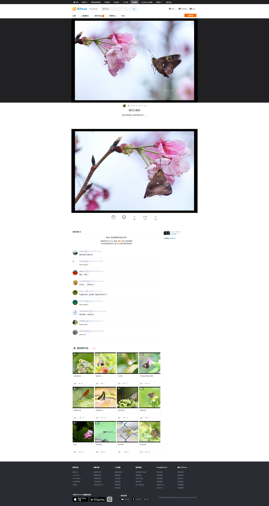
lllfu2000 (82, 321)
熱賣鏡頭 (160, 481)
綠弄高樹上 (121, 410)
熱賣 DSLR (160, 485)
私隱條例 (181, 488)
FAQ (123, 16)
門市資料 (160, 472)
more (94, 348)
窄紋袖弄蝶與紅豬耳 (146, 376)
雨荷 (75, 444)
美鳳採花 (99, 376)
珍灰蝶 (120, 376)
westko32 (82, 331)
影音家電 (118, 485)
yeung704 (82, 281)
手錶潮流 (118, 488)
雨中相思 (121, 444)
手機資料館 (97, 478)
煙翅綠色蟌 (77, 410)
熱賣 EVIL (160, 488)
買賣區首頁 (118, 472)
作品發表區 (76, 481)
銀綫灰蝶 (143, 410)
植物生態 (172, 238)
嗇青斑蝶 (143, 444)
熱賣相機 (160, 478)
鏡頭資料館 (97, 475)
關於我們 (181, 472)
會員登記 (181, 481)
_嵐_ (129, 105)
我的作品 (99, 16)
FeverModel (77, 478)
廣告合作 (181, 478)
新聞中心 (75, 472)
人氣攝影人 (85, 16)
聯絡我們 (181, 475)
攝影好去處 (141, 472)
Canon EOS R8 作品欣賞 (175, 233)
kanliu (81, 251)
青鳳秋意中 (99, 410)
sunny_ (81, 291)
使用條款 (181, 485)
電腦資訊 (118, 481)
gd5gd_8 (82, 271)
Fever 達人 (76, 475)
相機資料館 (97, 472)
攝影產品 (118, 475)
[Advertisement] (134, 123)
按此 (121, 241)
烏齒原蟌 (99, 444)
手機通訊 (118, 478)
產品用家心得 (98, 485)
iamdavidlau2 (83, 311)
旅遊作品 (139, 481)
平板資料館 (97, 481)
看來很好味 (77, 376)
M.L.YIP (82, 301)
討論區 (75, 485)
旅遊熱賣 (139, 475)
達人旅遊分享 (140, 485)
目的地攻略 (139, 478)
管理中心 (112, 16)
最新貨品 (160, 475)
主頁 (74, 16)
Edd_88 (82, 261)
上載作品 (190, 15)
